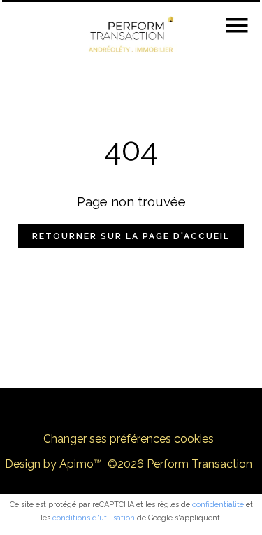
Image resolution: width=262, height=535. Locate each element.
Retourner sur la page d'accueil (131, 236)
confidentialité (218, 504)
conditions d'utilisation (93, 517)
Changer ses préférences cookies (128, 438)
